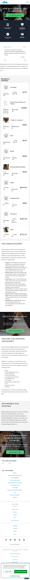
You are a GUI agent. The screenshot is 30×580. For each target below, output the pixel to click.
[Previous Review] (5, 60)
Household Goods (15, 485)
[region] (15, 570)
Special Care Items (14, 495)
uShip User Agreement (15, 553)
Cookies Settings (15, 576)
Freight (15, 514)
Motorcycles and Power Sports (15, 490)
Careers (15, 528)
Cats (3, 463)
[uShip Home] (5, 2)
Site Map (15, 559)
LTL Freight (15, 487)
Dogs (10, 463)
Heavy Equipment (15, 477)
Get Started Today (15, 452)
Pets (15, 492)
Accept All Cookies (20, 571)
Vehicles (15, 497)
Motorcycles (15, 509)
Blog (15, 534)
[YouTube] (19, 540)
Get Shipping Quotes (15, 15)
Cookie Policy (15, 562)
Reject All (8, 571)
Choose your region (14, 544)
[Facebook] (6, 540)
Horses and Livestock (15, 480)
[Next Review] (25, 60)
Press (15, 531)
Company (15, 525)
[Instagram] (10, 540)
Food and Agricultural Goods (15, 475)
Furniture (15, 512)
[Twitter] (15, 540)
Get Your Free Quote (15, 330)
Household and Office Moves (15, 482)
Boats (15, 472)
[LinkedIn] (24, 540)
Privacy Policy (15, 556)
